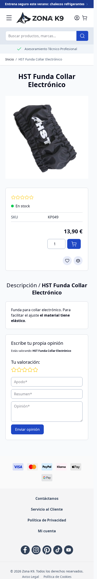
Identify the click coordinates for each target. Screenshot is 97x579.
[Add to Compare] (78, 260)
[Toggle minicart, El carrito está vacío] (84, 17)
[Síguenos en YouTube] (68, 549)
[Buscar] (82, 36)
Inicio (9, 59)
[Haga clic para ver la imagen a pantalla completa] (46, 137)
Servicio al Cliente (47, 509)
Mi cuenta (47, 530)
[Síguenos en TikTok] (57, 549)
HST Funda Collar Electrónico (40, 59)
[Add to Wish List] (67, 260)
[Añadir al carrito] (74, 244)
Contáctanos (46, 498)
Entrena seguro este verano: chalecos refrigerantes (45, 4)
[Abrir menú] (9, 17)
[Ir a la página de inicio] (43, 17)
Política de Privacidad (47, 520)
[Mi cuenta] (77, 17)
